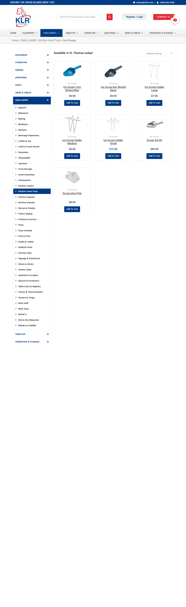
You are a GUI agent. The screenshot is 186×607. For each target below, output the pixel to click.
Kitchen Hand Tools (50, 40)
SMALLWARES (50, 33)
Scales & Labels (26, 241)
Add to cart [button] (72, 102)
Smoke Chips (24, 269)
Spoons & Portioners (28, 280)
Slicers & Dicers (26, 264)
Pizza (20, 224)
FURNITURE (89, 33)
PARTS (18, 85)
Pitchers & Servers (27, 219)
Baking (21, 118)
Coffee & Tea (24, 141)
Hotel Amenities (26, 174)
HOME (13, 33)
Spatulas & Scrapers (28, 275)
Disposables (24, 157)
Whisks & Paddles (27, 325)
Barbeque (23, 124)
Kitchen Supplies (26, 197)
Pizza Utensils (25, 230)
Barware (22, 129)
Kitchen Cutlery (26, 185)
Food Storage (25, 169)
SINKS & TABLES (132, 33)
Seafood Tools (25, 247)
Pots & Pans (24, 236)
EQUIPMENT (28, 33)
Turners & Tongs (26, 297)
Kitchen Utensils (26, 202)
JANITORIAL (110, 33)
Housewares (24, 180)
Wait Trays (23, 308)
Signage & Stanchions (29, 258)
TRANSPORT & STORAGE (161, 33)
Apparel (22, 107)
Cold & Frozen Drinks (29, 146)
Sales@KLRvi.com (144, 2)
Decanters (23, 152)
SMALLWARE (28, 40)
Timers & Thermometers (30, 292)
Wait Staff (23, 303)
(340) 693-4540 (167, 2)
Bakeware (23, 113)
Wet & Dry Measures (28, 320)
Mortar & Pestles (26, 208)
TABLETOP (70, 33)
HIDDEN (19, 70)
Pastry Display (25, 213)
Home (15, 40)
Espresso (22, 163)
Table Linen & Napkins (29, 286)
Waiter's (22, 314)
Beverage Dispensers (28, 135)
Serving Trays (25, 252)
